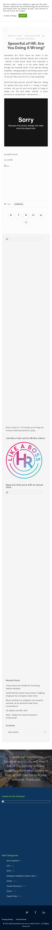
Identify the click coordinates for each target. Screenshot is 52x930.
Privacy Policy (7, 919)
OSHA (9, 891)
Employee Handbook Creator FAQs (21, 876)
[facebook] (18, 215)
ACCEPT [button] (23, 15)
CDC (8, 866)
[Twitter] (27, 913)
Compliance (18, 204)
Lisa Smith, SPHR (33, 36)
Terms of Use (21, 919)
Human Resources (14, 886)
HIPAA (9, 881)
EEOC (9, 871)
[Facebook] (35, 913)
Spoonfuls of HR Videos (25, 39)
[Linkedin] (44, 913)
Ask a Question (13, 860)
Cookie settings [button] (10, 16)
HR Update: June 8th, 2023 (16, 710)
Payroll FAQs (12, 896)
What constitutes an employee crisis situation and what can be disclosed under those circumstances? (24, 703)
